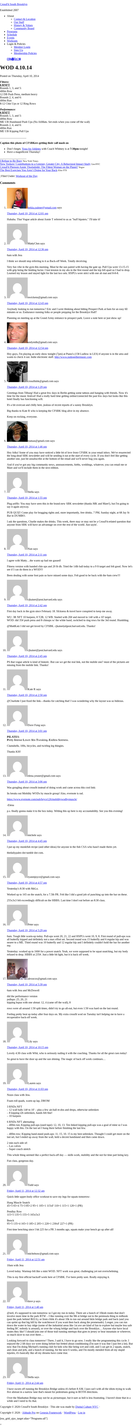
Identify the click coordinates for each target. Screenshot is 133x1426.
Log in (81, 1412)
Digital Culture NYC (86, 1406)
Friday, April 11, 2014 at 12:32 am (26, 1190)
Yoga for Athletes (31, 148)
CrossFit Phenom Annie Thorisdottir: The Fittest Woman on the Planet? (39, 167)
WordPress (70, 1412)
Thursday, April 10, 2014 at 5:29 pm (27, 930)
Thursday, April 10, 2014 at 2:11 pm (27, 554)
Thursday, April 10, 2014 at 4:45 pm (27, 841)
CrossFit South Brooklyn (13, 4)
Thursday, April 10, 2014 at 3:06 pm (27, 781)
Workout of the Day (27, 176)
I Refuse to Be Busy (11, 160)
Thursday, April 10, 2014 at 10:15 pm (27, 1047)
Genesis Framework (51, 1412)
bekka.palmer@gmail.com (42, 207)
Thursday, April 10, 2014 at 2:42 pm (27, 605)
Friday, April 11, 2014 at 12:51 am (26, 1259)
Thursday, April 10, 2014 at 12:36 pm (27, 249)
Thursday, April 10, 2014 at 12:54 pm (27, 348)
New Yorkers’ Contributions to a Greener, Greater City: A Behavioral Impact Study (45, 163)
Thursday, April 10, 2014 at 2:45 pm (27, 656)
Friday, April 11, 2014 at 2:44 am (25, 1382)
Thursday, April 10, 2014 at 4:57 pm (27, 882)
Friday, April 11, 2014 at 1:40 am (25, 1307)
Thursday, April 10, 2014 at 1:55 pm (27, 497)
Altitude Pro (29, 1412)
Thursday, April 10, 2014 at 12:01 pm (27, 213)
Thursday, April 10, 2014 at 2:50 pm (27, 695)
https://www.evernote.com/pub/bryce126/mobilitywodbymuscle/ (42, 799)
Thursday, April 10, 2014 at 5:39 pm (27, 984)
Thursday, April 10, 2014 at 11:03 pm (27, 1089)
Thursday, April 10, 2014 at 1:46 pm (27, 446)
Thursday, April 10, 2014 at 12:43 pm (27, 303)
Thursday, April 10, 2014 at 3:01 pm (27, 730)
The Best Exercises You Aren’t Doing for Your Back (28, 170)
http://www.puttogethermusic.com (73, 357)
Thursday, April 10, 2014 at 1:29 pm (27, 387)
